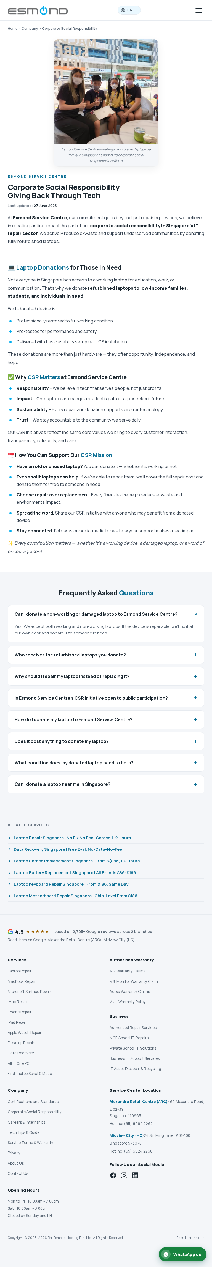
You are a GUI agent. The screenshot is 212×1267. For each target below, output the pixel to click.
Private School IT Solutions (133, 1048)
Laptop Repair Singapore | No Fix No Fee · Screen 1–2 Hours (72, 838)
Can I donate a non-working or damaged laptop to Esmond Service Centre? (107, 614)
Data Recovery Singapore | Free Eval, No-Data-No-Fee (68, 849)
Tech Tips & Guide (23, 1132)
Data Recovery (21, 1052)
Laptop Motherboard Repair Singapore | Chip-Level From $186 (75, 896)
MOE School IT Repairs (129, 1037)
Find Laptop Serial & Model (30, 1073)
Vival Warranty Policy (128, 1001)
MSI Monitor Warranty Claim (134, 981)
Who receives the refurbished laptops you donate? (106, 654)
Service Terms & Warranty (30, 1142)
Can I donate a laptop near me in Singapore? (106, 784)
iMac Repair (18, 1001)
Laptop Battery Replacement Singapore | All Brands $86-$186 (75, 872)
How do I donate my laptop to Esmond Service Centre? (106, 719)
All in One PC (19, 1063)
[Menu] (198, 10)
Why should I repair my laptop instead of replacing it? (106, 676)
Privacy (14, 1152)
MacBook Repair (22, 981)
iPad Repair (17, 1022)
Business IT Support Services (135, 1058)
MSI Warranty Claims (127, 970)
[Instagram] (124, 1175)
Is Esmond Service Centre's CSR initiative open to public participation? (106, 697)
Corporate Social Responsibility (35, 1111)
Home (13, 28)
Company (30, 28)
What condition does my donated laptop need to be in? (106, 762)
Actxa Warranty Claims (130, 991)
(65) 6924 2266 (138, 1151)
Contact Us (18, 1173)
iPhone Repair (19, 1011)
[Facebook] (113, 1175)
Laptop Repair (19, 970)
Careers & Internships (26, 1122)
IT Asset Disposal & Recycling (135, 1068)
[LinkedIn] (135, 1175)
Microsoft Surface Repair (29, 991)
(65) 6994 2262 (138, 1123)
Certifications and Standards (33, 1101)
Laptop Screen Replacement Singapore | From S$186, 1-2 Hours (77, 861)
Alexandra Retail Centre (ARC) (74, 939)
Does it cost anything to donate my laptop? (106, 741)
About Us (16, 1163)
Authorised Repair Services (133, 1027)
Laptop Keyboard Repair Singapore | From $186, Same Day (71, 884)
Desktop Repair (21, 1042)
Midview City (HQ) (119, 939)
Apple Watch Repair (24, 1032)
